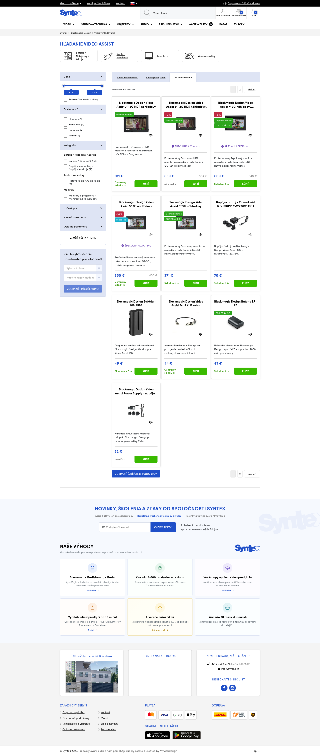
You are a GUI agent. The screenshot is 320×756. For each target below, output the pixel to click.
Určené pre (70, 208)
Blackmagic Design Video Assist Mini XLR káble (185, 303)
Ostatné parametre (75, 226)
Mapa (104, 718)
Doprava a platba (73, 712)
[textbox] (75, 268)
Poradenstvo (108, 729)
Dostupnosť (70, 109)
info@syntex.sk (230, 668)
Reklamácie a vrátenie (76, 723)
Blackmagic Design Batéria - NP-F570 (136, 303)
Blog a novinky (109, 723)
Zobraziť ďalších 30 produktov (136, 474)
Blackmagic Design (80, 32)
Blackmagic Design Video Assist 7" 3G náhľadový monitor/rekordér (235, 104)
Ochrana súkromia (73, 729)
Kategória (70, 145)
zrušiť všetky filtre (83, 237)
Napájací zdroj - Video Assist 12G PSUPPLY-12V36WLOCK (235, 204)
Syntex (63, 32)
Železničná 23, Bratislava (96, 656)
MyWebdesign (168, 751)
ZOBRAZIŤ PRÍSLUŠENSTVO (83, 289)
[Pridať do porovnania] (150, 135)
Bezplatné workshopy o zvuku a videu (159, 516)
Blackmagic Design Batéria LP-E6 (235, 303)
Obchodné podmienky (76, 718)
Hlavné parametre (75, 217)
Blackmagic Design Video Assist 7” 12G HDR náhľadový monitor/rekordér (136, 104)
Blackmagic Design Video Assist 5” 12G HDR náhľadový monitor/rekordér (186, 104)
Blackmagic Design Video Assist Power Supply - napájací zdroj (136, 391)
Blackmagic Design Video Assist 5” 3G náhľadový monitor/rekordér (136, 204)
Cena (67, 76)
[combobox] (83, 268)
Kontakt (120, 3)
